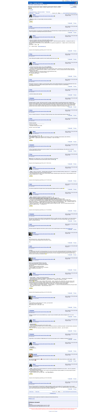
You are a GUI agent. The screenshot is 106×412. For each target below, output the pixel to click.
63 (72, 13)
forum (50, 411)
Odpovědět (70, 23)
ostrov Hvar (76, 4)
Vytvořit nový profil (75, 0)
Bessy (34, 14)
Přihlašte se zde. (32, 398)
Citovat (75, 23)
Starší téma (37, 391)
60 (68, 13)
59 (67, 13)
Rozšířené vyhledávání (74, 7)
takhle (39, 127)
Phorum (56, 411)
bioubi (34, 232)
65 (74, 13)
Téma (42, 4)
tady (73, 30)
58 (66, 13)
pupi (31, 184)
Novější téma (31, 391)
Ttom (31, 26)
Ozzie (31, 110)
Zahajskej (32, 98)
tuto (29, 388)
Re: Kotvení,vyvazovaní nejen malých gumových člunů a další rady (39, 27)
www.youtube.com (69, 228)
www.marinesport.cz (42, 46)
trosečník (35, 354)
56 (63, 13)
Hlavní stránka (30, 4)
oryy (31, 79)
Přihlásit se (68, 0)
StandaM (31, 9)
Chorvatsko (71, 4)
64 (73, 13)
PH (29, 403)
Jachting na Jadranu (37, 4)
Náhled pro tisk (53, 393)
